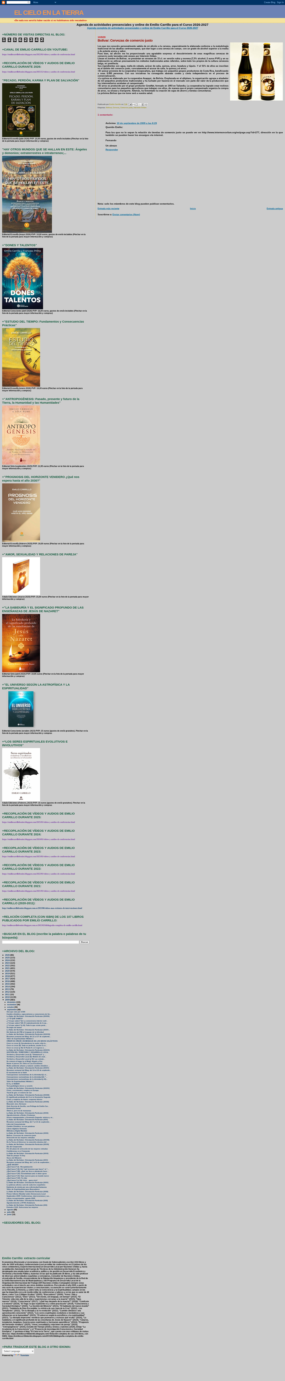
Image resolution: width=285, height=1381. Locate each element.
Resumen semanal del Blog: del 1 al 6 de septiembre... (29, 1162)
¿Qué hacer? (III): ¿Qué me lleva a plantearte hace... (28, 1171)
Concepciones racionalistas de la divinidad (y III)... (27, 1079)
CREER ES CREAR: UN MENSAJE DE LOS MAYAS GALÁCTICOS (32, 1041)
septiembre (12, 1010)
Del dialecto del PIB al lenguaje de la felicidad (25, 1032)
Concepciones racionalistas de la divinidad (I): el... (27, 1075)
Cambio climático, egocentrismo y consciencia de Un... (29, 1014)
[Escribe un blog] (136, 104)
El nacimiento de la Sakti (17, 1072)
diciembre (11, 1002)
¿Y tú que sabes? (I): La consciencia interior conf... (27, 1021)
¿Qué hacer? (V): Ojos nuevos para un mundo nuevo (28, 1176)
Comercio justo (126, 107)
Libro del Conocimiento (16, 1124)
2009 (7, 1000)
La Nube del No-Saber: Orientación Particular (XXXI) (27, 1113)
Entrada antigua (275, 208)
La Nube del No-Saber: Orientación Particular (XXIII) (27, 1191)
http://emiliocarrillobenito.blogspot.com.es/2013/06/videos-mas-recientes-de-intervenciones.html (42, 908)
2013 (7, 989)
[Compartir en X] (140, 104)
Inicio (193, 208)
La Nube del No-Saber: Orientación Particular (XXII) (27, 1200)
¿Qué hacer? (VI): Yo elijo (17, 1178)
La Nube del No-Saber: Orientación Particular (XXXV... (28, 1030)
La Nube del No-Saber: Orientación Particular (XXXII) (28, 1102)
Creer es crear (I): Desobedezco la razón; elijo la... (27, 1043)
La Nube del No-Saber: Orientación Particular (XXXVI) (28, 1050)
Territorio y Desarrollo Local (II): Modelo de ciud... (26, 1057)
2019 (7, 973)
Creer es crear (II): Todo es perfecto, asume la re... (27, 1045)
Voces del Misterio (14, 1158)
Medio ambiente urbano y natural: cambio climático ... (28, 1066)
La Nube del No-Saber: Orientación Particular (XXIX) (27, 1133)
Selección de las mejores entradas (21, 1137)
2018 (7, 976)
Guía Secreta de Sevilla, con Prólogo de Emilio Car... (28, 1106)
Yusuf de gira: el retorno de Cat (19, 1093)
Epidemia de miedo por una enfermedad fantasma (27, 1187)
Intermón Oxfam (140, 107)
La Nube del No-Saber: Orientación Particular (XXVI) (27, 1153)
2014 (7, 986)
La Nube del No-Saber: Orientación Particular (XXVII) (28, 1144)
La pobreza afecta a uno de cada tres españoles (26, 1185)
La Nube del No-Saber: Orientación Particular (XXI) (27, 1205)
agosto (10, 1210)
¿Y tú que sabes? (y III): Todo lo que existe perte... (27, 1025)
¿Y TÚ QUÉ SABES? (15, 1018)
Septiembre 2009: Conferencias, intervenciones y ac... (28, 1196)
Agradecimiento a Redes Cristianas (21, 1115)
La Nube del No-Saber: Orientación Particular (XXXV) (28, 1068)
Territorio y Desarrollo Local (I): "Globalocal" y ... (26, 1054)
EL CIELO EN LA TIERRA (48, 12)
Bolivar (109, 107)
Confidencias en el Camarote (18, 1151)
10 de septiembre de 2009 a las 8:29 (137, 123)
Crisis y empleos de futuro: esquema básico (24, 1099)
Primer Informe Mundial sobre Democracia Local (26, 1194)
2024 (7, 960)
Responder (112, 149)
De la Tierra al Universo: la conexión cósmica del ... (27, 1142)
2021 (7, 968)
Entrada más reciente (108, 208)
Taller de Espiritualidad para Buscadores (23, 1189)
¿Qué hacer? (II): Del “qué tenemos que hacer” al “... (28, 1169)
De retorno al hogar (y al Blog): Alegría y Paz (24, 1061)
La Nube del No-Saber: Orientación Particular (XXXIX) (28, 1016)
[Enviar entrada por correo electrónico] (130, 104)
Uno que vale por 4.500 (16, 1012)
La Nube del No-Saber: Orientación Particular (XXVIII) (28, 1140)
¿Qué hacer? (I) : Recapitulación (19, 1167)
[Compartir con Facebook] (143, 104)
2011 (7, 994)
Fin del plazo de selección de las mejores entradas (27, 1149)
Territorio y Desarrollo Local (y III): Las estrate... (26, 1059)
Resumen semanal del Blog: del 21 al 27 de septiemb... (29, 1036)
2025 (7, 958)
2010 (7, 997)
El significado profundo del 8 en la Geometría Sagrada (28, 1097)
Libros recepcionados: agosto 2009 (21, 1198)
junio (9, 1214)
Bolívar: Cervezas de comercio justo (21, 1135)
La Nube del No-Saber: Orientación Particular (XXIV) (27, 1182)
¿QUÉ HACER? (12, 1165)
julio (9, 1212)
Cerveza (116, 107)
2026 (7, 955)
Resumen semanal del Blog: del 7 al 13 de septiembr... (28, 1122)
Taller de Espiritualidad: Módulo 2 (20, 1039)
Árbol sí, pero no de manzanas (19, 1111)
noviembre (12, 1005)
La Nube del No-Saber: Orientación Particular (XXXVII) (28, 1034)
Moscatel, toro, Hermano (16, 1104)
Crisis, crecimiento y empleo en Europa (23, 1090)
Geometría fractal (14, 1108)
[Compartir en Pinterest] (146, 104)
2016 (7, 981)
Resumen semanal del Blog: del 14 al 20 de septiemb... (29, 1070)
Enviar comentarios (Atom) (126, 214)
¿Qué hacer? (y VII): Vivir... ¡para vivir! (22, 1180)
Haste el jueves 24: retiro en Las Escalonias (24, 1063)
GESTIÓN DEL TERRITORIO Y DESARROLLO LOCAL (27, 1052)
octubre (10, 1007)
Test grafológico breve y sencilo (19, 1086)
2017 (7, 979)
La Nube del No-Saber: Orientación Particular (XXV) (27, 1160)
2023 (7, 963)
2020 (7, 971)
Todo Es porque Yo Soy (16, 1155)
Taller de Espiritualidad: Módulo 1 (20, 1081)
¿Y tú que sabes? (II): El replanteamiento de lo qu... (27, 1023)
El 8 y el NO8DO (13, 1084)
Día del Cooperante (14, 1147)
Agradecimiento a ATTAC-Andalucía (21, 1203)
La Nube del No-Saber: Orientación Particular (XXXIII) (28, 1095)
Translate (24, 1355)
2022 (7, 965)
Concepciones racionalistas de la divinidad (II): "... (27, 1077)
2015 (7, 984)
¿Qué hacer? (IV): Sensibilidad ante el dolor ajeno (27, 1173)
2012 (7, 992)
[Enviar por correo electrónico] (133, 104)
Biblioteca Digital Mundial (17, 1131)
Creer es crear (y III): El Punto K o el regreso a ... (26, 1048)
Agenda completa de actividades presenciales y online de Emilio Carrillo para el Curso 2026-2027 (142, 28)
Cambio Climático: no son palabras (21, 1126)
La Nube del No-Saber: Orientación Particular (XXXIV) (28, 1088)
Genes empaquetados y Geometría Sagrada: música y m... (30, 1117)
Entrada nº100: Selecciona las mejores (22, 1207)
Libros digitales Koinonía (17, 1129)
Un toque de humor (14, 1027)
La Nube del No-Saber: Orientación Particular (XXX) (27, 1119)
